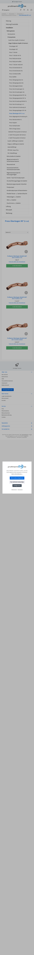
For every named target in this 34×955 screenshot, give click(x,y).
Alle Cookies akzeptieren (17, 478)
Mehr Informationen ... (17, 474)
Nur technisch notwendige (17, 482)
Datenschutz (14, 489)
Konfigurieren (17, 485)
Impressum (20, 489)
